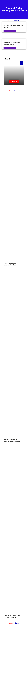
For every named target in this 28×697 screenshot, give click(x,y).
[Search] (21, 63)
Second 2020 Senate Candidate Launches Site (12, 440)
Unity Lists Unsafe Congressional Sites (10, 264)
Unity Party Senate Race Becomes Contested (12, 616)
